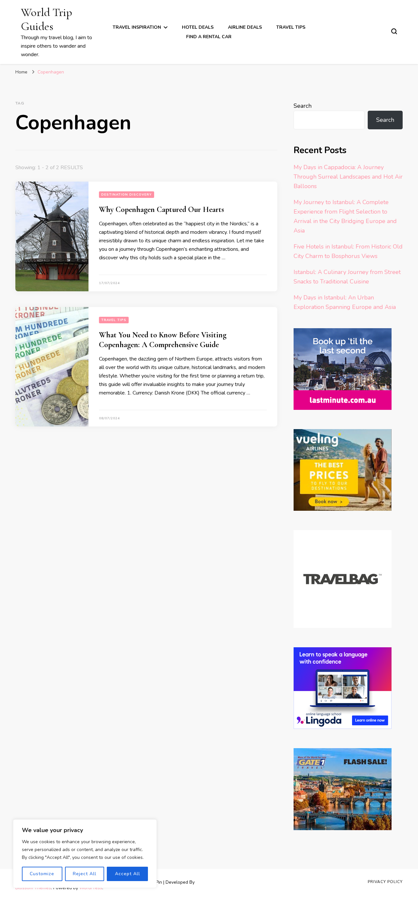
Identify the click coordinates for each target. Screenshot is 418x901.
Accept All (127, 874)
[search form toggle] (394, 31)
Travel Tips (290, 27)
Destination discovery (126, 194)
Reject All (84, 874)
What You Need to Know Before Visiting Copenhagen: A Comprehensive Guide (162, 339)
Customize (42, 874)
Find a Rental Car (209, 37)
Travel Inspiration (137, 27)
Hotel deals (198, 27)
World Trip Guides (46, 19)
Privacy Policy (385, 881)
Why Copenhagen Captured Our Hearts (161, 209)
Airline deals (245, 27)
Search (303, 106)
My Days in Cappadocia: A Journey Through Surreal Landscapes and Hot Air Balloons (348, 176)
